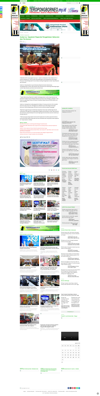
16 (78, 352)
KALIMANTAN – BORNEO (25, 18)
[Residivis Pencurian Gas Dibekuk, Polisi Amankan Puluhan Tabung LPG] (76, 192)
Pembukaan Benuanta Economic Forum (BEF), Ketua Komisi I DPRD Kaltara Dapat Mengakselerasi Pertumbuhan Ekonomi (73, 138)
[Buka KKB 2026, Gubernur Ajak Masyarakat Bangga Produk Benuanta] (26, 178)
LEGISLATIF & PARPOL (70, 16)
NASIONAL (28, 16)
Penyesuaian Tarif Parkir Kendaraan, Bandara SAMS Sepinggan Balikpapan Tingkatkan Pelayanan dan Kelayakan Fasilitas (25, 221)
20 (70, 354)
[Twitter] (1, 10)
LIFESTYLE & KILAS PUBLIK (36, 18)
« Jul (62, 362)
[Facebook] (1, 7)
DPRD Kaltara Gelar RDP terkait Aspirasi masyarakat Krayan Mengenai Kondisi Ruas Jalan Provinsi (73, 162)
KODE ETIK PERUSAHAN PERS (71, 391)
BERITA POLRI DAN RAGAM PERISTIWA (51, 18)
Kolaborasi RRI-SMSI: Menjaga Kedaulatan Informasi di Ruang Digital (74, 244)
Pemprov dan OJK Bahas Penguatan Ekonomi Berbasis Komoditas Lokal (25, 209)
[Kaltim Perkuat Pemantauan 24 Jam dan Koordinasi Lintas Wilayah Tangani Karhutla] (40, 191)
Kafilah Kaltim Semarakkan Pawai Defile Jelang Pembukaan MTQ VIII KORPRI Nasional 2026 (39, 221)
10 (62, 352)
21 (73, 354)
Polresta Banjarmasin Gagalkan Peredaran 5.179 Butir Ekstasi (64, 180)
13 (70, 352)
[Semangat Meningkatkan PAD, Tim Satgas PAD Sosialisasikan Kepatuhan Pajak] (40, 203)
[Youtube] (75, 388)
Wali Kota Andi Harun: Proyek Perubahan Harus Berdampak (31, 134)
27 (70, 357)
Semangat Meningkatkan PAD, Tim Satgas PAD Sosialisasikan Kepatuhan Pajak (39, 209)
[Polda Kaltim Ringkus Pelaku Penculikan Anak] (70, 191)
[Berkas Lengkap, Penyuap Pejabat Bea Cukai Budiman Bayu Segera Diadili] (64, 192)
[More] (1, 17)
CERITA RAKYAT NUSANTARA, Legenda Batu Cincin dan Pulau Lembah (74, 220)
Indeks (24, 391)
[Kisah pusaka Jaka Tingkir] (67, 223)
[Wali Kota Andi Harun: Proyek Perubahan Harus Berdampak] (53, 191)
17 (62, 354)
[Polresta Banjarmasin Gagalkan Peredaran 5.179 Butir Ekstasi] (64, 175)
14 (73, 352)
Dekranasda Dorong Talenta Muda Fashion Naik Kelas (52, 221)
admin (23, 41)
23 (78, 354)
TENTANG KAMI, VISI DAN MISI (41, 391)
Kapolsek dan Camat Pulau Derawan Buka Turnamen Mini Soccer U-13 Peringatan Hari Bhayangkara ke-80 (75, 305)
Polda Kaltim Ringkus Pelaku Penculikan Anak (70, 196)
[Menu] (20, 3)
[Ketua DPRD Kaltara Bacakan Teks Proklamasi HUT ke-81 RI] (70, 115)
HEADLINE (22, 16)
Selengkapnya (70, 311)
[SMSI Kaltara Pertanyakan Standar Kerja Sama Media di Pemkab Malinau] (70, 247)
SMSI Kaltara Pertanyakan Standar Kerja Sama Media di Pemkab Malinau (73, 251)
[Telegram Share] (56, 170)
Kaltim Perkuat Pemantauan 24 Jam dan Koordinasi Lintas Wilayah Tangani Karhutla (36, 132)
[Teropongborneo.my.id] (50, 9)
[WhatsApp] (77, 388)
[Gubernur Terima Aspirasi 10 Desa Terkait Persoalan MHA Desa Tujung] (53, 178)
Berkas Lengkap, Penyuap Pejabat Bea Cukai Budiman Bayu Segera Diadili (64, 199)
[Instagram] (1, 14)
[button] (77, 3)
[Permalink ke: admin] (21, 41)
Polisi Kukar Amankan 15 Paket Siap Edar (76, 179)
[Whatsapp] (1, 12)
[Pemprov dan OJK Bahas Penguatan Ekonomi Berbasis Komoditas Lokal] (26, 203)
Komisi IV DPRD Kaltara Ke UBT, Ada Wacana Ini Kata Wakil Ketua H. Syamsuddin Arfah (74, 154)
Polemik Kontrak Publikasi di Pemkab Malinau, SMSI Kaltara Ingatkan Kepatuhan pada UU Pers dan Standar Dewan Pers (73, 259)
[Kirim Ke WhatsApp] (58, 170)
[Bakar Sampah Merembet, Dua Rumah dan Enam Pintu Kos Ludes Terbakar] (70, 176)
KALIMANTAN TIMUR (59, 16)
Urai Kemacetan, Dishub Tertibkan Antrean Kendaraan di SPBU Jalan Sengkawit (53, 209)
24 (62, 357)
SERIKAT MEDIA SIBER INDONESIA (66, 18)
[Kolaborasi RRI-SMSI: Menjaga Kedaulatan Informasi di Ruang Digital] (70, 241)
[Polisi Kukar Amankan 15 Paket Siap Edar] (76, 174)
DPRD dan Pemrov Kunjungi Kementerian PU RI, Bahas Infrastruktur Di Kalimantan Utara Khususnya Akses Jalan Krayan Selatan (73, 146)
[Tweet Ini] (51, 170)
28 (73, 357)
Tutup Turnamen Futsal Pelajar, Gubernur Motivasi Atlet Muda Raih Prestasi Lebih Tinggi (70, 295)
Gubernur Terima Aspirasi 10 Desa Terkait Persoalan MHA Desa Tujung (33, 128)
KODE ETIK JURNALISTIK (52, 391)
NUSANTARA (41, 16)
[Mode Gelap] (79, 3)
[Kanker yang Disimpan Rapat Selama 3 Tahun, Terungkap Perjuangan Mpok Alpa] (70, 210)
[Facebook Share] (49, 170)
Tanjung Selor (26, 35)
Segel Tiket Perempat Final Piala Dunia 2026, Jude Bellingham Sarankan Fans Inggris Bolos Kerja (65, 306)
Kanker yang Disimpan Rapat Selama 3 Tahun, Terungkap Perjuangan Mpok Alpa (73, 213)
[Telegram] (79, 388)
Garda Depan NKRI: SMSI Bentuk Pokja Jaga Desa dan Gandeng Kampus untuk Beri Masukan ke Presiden (38, 126)
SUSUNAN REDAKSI (30, 391)
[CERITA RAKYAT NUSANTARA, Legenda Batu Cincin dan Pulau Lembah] (70, 217)
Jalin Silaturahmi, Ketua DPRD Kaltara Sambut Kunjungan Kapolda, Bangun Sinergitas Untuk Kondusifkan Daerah (73, 130)
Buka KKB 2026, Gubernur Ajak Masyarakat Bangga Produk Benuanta (33, 123)
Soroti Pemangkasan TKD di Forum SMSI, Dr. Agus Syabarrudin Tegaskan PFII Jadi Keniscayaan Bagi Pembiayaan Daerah (74, 267)
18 (65, 354)
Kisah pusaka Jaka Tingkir (75, 224)
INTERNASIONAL (34, 16)
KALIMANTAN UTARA (49, 16)
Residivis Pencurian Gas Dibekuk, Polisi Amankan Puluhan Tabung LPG (76, 199)
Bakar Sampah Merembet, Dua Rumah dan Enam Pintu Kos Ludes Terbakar (70, 183)
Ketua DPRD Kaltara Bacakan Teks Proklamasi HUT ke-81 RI (68, 122)
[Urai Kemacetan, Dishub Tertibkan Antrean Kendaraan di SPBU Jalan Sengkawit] (53, 203)
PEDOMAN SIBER (61, 391)
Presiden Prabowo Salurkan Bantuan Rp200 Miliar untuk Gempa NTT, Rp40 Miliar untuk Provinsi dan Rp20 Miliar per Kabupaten (68, 0)
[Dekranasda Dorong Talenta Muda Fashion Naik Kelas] (53, 216)
